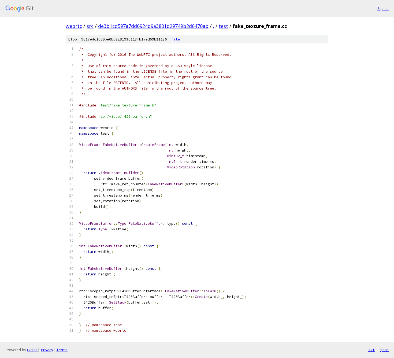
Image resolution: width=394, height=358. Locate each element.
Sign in (383, 8)
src (90, 26)
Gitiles (32, 349)
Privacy (47, 349)
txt (371, 349)
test (223, 26)
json (384, 349)
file (175, 39)
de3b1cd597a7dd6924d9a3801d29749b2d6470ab (153, 26)
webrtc (74, 26)
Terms (62, 349)
